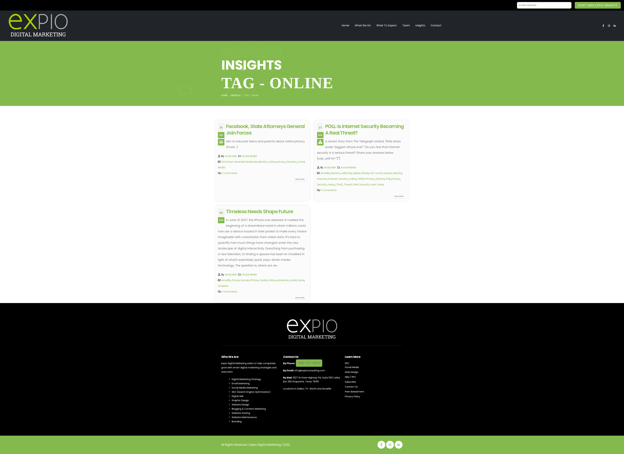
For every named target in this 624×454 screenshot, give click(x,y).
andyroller (231, 156)
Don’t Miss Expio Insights (597, 5)
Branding (237, 421)
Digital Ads (237, 396)
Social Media (249, 156)
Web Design (351, 372)
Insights (420, 25)
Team (406, 25)
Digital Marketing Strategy (246, 379)
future (236, 280)
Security (292, 161)
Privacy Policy (352, 396)
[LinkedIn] (399, 445)
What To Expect (386, 25)
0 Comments (229, 173)
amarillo (325, 173)
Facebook (251, 161)
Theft (339, 184)
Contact (436, 25)
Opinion (380, 179)
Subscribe (350, 381)
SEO (347, 363)
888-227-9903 (309, 363)
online (272, 161)
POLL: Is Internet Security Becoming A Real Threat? (364, 129)
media (263, 280)
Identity (262, 161)
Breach (335, 173)
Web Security (361, 184)
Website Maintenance (244, 417)
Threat (348, 184)
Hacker (388, 173)
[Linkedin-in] (614, 25)
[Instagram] (608, 25)
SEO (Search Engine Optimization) (251, 392)
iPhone (254, 280)
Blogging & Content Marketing (249, 408)
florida (365, 173)
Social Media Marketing (245, 387)
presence (282, 280)
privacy (281, 161)
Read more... (300, 179)
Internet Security (338, 179)
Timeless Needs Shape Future (259, 211)
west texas (377, 184)
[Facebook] (381, 445)
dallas (356, 173)
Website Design (240, 404)
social (292, 280)
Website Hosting (241, 413)
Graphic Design (240, 400)
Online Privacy (366, 179)
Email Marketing (241, 383)
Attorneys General (232, 161)
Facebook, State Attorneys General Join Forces (265, 129)
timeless (223, 286)
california (346, 173)
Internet (322, 179)
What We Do (363, 25)
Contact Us (351, 386)
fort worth (376, 173)
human (245, 280)
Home (345, 25)
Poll (388, 179)
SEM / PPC (350, 377)
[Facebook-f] (603, 25)
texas (331, 184)
